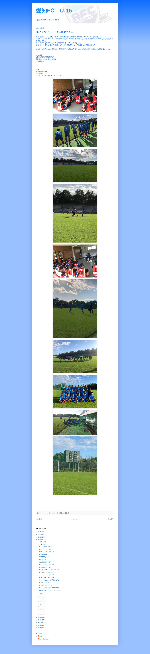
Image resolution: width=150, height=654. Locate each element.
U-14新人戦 (42, 559)
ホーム (75, 519)
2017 (39, 622)
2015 (39, 627)
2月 (41, 611)
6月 (41, 604)
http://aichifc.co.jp (51, 20)
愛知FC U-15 (54, 10)
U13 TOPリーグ (44, 557)
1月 (41, 614)
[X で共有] (63, 513)
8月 (41, 599)
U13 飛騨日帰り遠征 (45, 562)
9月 (41, 596)
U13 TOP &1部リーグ (45, 585)
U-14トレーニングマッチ (46, 564)
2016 (39, 625)
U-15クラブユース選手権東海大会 (49, 580)
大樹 (41, 633)
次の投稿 (39, 519)
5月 (41, 606)
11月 (41, 544)
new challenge (44, 639)
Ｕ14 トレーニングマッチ (46, 575)
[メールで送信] (58, 513)
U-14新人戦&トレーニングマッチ (49, 570)
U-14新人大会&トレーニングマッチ (49, 590)
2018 (39, 620)
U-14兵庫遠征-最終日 (45, 546)
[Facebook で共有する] (66, 513)
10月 (41, 593)
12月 (41, 542)
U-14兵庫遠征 (43, 554)
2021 (39, 537)
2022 (39, 534)
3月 (41, 609)
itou (41, 636)
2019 (39, 617)
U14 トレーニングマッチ (46, 552)
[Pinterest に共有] (68, 513)
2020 (39, 539)
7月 (41, 601)
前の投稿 (110, 519)
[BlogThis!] (61, 513)
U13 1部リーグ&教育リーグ (47, 572)
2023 (39, 532)
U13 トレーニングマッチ (46, 549)
